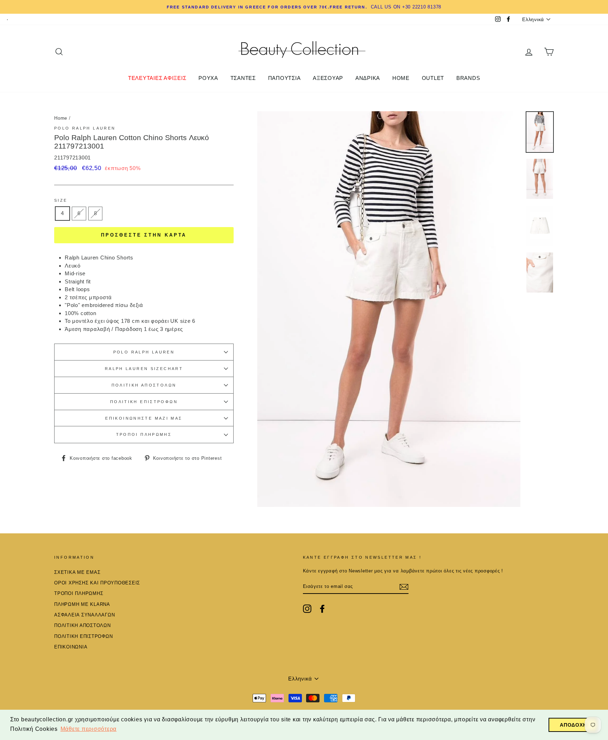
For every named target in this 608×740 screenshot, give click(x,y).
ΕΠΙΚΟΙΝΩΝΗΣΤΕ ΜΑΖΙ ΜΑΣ (143, 418)
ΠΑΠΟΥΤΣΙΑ (284, 78)
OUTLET (433, 78)
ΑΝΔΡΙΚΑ (367, 78)
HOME (401, 78)
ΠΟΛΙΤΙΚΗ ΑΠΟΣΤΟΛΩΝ (144, 385)
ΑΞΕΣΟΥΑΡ (328, 78)
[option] (304, 7)
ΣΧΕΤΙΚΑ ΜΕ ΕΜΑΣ (77, 572)
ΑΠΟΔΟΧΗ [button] (573, 725)
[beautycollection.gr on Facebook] (322, 608)
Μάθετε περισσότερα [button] (89, 729)
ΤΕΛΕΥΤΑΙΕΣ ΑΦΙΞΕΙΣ (157, 78)
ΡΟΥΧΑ (208, 78)
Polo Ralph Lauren (84, 128)
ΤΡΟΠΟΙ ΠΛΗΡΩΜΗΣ (144, 434)
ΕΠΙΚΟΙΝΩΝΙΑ (70, 647)
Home (60, 118)
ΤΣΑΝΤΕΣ (243, 78)
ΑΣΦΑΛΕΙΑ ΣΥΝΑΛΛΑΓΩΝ (84, 614)
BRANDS (468, 78)
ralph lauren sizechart (144, 368)
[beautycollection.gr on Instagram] (307, 608)
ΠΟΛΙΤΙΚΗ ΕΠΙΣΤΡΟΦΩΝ (144, 402)
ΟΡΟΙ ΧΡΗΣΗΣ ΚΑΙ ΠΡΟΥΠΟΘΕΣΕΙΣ (97, 582)
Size (61, 200)
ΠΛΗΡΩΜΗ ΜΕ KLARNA (82, 604)
